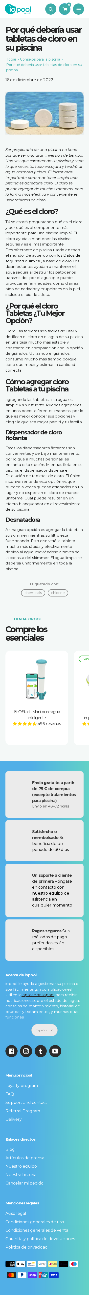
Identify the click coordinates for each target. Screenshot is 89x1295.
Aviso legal (15, 1213)
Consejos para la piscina (40, 59)
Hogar (10, 59)
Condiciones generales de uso (34, 1222)
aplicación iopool (38, 994)
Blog (10, 1149)
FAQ (9, 1094)
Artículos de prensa (24, 1157)
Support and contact (26, 1102)
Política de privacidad (26, 1247)
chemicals (33, 593)
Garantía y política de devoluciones (40, 1238)
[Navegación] (78, 9)
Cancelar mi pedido (24, 1183)
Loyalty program (21, 1085)
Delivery (13, 1119)
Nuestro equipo (21, 1166)
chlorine (58, 593)
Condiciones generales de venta (36, 1230)
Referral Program (22, 1111)
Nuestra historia (20, 1174)
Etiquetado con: (44, 584)
